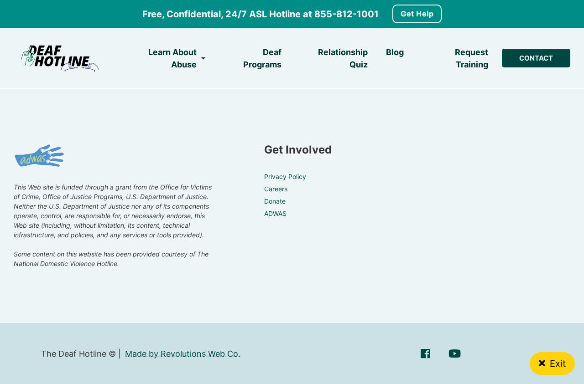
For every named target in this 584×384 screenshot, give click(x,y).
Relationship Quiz (343, 58)
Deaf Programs (262, 58)
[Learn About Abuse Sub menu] (203, 58)
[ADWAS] (39, 156)
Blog (395, 52)
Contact (536, 58)
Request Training (471, 58)
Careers (275, 189)
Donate (275, 201)
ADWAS (275, 213)
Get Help (417, 13)
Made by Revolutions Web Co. (182, 353)
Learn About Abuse (172, 58)
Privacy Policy (285, 176)
